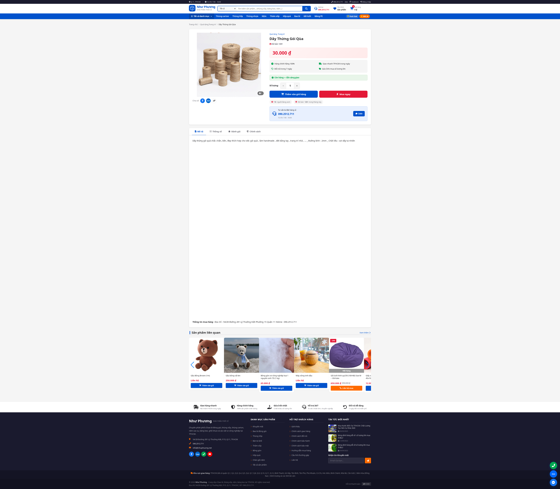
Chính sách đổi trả (299, 436)
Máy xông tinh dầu (304, 375)
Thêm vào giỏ (208, 385)
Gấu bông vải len (233, 375)
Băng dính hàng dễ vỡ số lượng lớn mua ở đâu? (354, 436)
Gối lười (307, 16)
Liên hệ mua (347, 388)
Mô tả (200, 131)
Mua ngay (345, 94)
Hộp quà (287, 16)
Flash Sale (353, 16)
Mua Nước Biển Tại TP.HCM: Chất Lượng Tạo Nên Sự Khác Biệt (354, 427)
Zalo (346, 2)
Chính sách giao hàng (301, 431)
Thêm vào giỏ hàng (295, 94)
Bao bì (297, 16)
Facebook (355, 2)
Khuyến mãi (258, 426)
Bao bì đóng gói (259, 431)
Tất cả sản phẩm (260, 464)
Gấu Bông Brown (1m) (200, 375)
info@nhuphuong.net (202, 448)
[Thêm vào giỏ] (221, 379)
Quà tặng (273, 34)
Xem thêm (364, 332)
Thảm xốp (274, 16)
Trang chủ (193, 24)
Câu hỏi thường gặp (300, 455)
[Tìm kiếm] (306, 8)
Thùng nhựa (252, 16)
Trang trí (281, 34)
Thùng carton (222, 16)
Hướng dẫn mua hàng (301, 450)
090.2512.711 (338, 2)
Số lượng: (274, 85)
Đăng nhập (367, 2)
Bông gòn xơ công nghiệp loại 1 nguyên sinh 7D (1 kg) (274, 376)
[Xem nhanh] (221, 385)
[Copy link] (214, 100)
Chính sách (255, 131)
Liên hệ (295, 460)
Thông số (217, 131)
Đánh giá (235, 131)
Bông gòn (257, 450)
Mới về (365, 16)
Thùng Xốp (237, 16)
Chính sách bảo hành (301, 441)
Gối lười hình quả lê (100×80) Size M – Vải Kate (346, 376)
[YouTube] (209, 454)
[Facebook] (191, 454)
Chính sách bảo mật (300, 445)
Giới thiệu (296, 426)
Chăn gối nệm (259, 460)
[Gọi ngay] (203, 454)
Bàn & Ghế (257, 441)
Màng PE (319, 16)
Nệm (264, 16)
